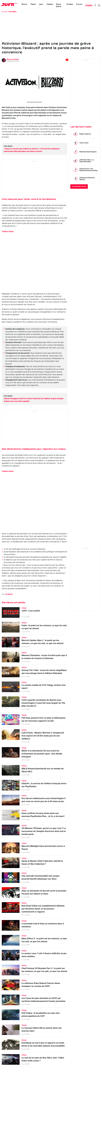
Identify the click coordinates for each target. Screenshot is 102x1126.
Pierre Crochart (13, 59)
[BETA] (8, 4)
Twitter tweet (8, 231)
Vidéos (49, 4)
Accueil (4, 11)
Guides (69, 4)
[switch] (99, 5)
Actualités (13, 11)
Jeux (41, 4)
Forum (79, 4)
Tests (33, 4)
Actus (24, 4)
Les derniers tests (79, 186)
